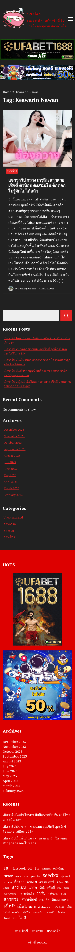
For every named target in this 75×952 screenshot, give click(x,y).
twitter (18, 876)
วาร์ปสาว (53, 893)
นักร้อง (59, 882)
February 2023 (13, 495)
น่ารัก (32, 887)
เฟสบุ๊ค (25, 912)
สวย (63, 893)
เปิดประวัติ (59, 907)
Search (66, 315)
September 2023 (14, 449)
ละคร (66, 887)
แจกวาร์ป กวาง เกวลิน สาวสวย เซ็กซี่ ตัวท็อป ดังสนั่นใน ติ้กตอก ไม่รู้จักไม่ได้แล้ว (37, 185)
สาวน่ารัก (10, 524)
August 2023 (12, 456)
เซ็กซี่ (9, 906)
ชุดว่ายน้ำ (66, 876)
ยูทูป (59, 888)
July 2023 (10, 462)
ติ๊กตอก (19, 882)
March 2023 (11, 488)
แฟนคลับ (50, 912)
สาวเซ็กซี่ (12, 171)
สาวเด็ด (44, 900)
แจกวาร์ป (37, 912)
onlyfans (58, 868)
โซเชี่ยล (61, 912)
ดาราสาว (8, 882)
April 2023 (11, 482)
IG (37, 868)
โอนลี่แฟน (10, 918)
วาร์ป (41, 893)
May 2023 (10, 475)
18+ (7, 868)
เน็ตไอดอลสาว (45, 907)
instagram (46, 869)
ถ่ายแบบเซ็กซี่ (46, 882)
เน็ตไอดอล (26, 906)
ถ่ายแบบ (32, 882)
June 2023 (10, 469)
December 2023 (14, 430)
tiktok (8, 876)
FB (30, 868)
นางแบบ (18, 887)
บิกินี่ (42, 887)
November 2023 (14, 436)
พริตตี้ (51, 887)
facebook (19, 868)
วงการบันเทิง (26, 893)
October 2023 (13, 443)
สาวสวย (9, 530)
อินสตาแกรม (60, 900)
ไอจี (22, 917)
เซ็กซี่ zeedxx (37, 942)
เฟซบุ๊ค (15, 912)
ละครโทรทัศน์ (10, 893)
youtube (35, 876)
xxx (26, 876)
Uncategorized (13, 517)
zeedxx (33, 13)
